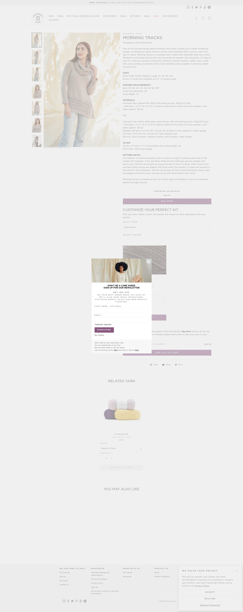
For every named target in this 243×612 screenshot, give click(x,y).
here (116, 350)
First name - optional (108, 306)
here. (137, 350)
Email (98, 315)
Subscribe (104, 330)
